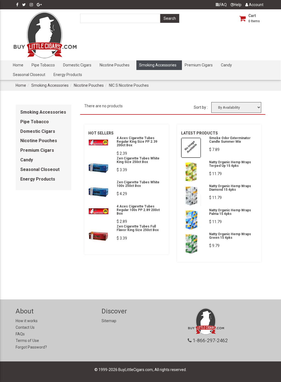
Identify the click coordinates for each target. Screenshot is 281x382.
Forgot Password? (31, 347)
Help (237, 4)
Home (18, 65)
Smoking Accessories (157, 65)
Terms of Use (27, 340)
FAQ (223, 4)
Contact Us (25, 327)
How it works (27, 321)
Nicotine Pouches (115, 65)
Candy (226, 65)
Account (255, 4)
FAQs (20, 334)
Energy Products (68, 74)
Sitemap (109, 321)
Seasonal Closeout (29, 74)
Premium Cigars (199, 65)
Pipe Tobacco (43, 65)
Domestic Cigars (77, 65)
